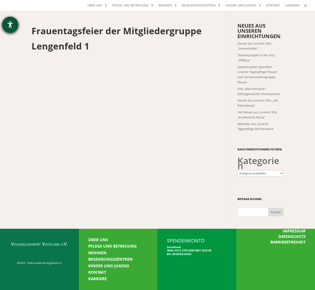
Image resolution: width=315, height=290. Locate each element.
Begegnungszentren (199, 5)
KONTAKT (97, 272)
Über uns (94, 5)
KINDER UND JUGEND (108, 265)
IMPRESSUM (294, 230)
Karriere (293, 5)
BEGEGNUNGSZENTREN (110, 259)
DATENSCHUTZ (292, 236)
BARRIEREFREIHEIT (288, 242)
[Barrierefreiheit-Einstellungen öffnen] (10, 25)
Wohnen (165, 5)
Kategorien (258, 163)
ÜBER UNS (98, 239)
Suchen (275, 212)
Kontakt (273, 5)
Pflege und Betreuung (130, 5)
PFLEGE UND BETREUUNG (112, 246)
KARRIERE (97, 278)
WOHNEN (97, 252)
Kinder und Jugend (241, 5)
